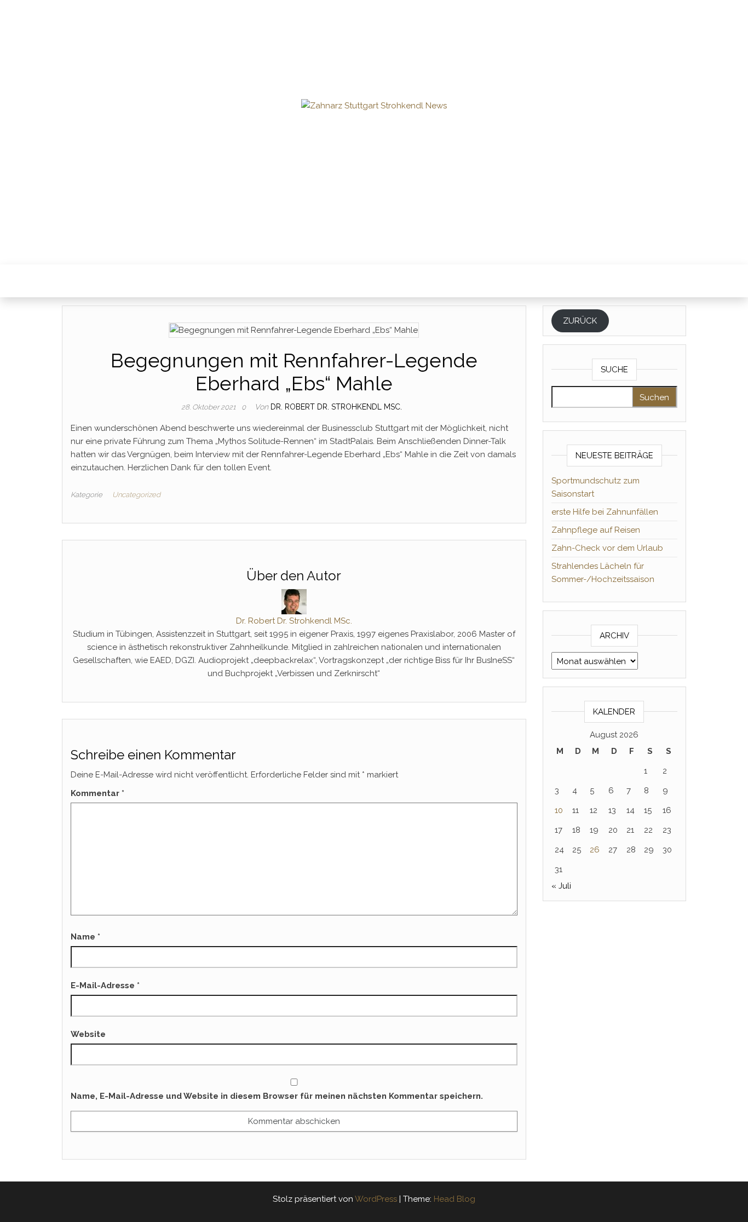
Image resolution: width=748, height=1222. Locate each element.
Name (85, 937)
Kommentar (97, 793)
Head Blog (454, 1199)
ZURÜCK (580, 321)
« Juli (561, 886)
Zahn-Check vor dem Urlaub (607, 548)
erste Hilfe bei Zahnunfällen (604, 512)
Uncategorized (136, 495)
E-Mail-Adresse (105, 985)
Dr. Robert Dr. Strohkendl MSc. (336, 406)
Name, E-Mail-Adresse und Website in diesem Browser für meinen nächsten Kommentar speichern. (277, 1096)
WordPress (376, 1199)
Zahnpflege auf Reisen (595, 530)
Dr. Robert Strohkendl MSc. (374, 131)
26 (595, 850)
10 (559, 810)
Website (88, 1034)
